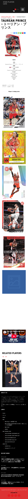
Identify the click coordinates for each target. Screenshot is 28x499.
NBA (3, 419)
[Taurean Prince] (14, 282)
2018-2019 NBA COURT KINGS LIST (12, 435)
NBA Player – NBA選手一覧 (11, 421)
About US (18, 404)
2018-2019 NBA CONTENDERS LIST (12, 433)
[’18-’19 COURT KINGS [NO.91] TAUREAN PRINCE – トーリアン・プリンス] (14, 147)
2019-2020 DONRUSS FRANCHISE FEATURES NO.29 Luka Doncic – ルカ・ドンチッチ (12, 475)
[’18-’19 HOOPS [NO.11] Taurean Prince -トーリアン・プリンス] (14, 217)
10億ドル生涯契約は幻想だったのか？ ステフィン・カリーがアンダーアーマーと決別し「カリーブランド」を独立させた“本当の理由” (13, 460)
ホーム (4, 415)
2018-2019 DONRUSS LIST (10, 437)
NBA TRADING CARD (7, 431)
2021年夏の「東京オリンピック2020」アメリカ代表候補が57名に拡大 (12, 483)
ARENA (6, 429)
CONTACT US (7, 446)
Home (4, 413)
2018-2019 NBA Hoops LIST (11, 439)
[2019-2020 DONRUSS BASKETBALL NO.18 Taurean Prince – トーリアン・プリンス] (14, 112)
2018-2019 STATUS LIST (10, 442)
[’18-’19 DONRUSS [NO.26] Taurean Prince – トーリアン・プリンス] (14, 252)
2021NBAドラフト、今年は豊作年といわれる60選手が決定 (13, 468)
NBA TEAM (7, 427)
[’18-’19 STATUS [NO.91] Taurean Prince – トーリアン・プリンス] (14, 182)
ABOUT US (5, 444)
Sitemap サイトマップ (10, 448)
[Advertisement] (14, 311)
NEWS (4, 417)
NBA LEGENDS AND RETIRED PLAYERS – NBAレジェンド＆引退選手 (16, 424)
